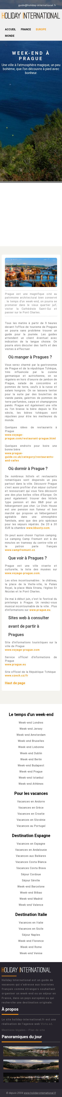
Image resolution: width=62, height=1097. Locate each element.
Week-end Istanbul (31, 777)
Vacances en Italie (31, 922)
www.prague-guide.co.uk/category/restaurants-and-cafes (29, 457)
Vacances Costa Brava (31, 868)
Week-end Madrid (31, 898)
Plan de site (36, 1030)
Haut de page (15, 683)
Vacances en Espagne (31, 843)
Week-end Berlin (31, 759)
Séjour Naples (31, 934)
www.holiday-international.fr (40, 1093)
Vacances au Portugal (31, 825)
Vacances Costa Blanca (31, 862)
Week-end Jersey (31, 728)
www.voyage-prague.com (22, 573)
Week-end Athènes (31, 783)
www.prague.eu (39, 610)
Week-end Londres (31, 722)
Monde (9, 35)
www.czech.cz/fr (16, 675)
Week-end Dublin (31, 753)
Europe (41, 29)
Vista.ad (46, 1024)
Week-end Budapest (31, 765)
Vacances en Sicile (31, 928)
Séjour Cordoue (31, 874)
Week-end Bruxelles (31, 740)
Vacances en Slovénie (31, 819)
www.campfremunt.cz (20, 550)
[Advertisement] (31, 214)
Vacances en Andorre (31, 801)
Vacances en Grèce (31, 807)
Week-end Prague (31, 771)
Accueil (10, 29)
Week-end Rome (31, 947)
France (26, 29)
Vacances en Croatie (31, 813)
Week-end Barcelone (31, 886)
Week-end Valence (31, 904)
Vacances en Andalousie (31, 849)
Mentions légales (14, 1030)
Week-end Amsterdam (31, 734)
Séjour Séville (31, 880)
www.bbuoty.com (38, 527)
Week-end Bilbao (31, 892)
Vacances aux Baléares (31, 855)
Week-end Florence (31, 940)
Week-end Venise (31, 953)
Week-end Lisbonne (31, 747)
